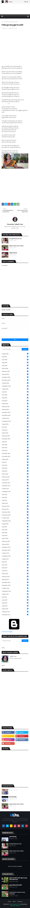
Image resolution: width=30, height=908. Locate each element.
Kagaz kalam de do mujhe (16, 245)
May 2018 (15, 603)
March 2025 (15, 403)
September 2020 (15, 521)
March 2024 (15, 433)
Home (3, 21)
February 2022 (15, 477)
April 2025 (15, 400)
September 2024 (15, 421)
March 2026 (15, 368)
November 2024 (15, 415)
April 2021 (15, 500)
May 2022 (15, 468)
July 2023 (15, 441)
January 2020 (15, 544)
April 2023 (15, 450)
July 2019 (15, 562)
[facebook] (8, 732)
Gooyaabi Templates (15, 905)
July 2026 (15, 356)
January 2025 (15, 409)
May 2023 (15, 447)
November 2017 (15, 614)
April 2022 (15, 471)
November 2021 (15, 485)
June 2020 (15, 529)
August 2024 (15, 424)
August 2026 (15, 354)
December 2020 (15, 512)
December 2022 (15, 453)
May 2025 (15, 397)
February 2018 (15, 611)
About (14, 901)
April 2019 (15, 570)
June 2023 (15, 444)
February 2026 (15, 371)
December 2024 (15, 412)
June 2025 (15, 395)
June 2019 (15, 565)
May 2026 (15, 362)
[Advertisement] (15, 11)
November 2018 (15, 585)
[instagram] (8, 739)
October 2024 (15, 418)
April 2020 (15, 535)
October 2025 (15, 383)
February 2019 (15, 576)
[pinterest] (21, 736)
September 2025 (15, 386)
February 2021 (15, 506)
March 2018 (15, 609)
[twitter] (21, 732)
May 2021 (15, 497)
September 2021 (15, 491)
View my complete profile (15, 658)
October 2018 (15, 588)
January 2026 (15, 374)
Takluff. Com (6, 28)
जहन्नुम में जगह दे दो (13, 253)
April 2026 (15, 365)
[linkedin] (22, 826)
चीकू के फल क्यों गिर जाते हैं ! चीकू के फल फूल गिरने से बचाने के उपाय (18, 878)
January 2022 (15, 480)
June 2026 (15, 359)
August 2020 (15, 524)
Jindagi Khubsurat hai (15, 238)
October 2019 (15, 553)
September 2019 (15, 556)
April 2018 (15, 606)
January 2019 (15, 579)
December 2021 (15, 482)
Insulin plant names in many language (17, 893)
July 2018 (15, 597)
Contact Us (19, 901)
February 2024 (15, 436)
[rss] (8, 736)
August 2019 (15, 559)
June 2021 (15, 494)
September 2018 (15, 591)
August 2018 (15, 594)
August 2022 (15, 459)
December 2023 (15, 439)
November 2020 (15, 515)
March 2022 (15, 474)
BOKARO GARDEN (6, 310)
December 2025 (15, 377)
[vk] (21, 739)
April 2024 (15, 430)
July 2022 (15, 462)
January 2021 (15, 509)
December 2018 (15, 582)
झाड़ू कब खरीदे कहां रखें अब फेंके (15, 885)
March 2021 (15, 503)
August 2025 (15, 389)
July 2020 (15, 526)
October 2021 (15, 488)
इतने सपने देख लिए (12, 797)
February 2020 (15, 541)
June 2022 (15, 465)
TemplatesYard (15, 904)
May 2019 (15, 567)
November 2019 (15, 550)
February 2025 (15, 406)
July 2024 (15, 427)
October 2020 (15, 518)
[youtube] (8, 743)
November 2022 (15, 456)
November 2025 (15, 380)
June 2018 (15, 600)
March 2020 (15, 538)
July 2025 (15, 392)
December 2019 (15, 547)
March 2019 (15, 573)
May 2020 (15, 532)
